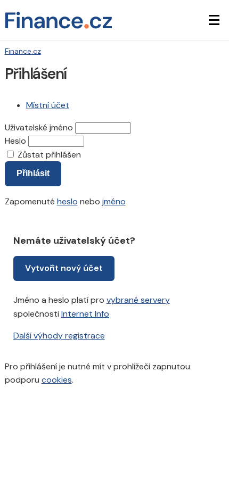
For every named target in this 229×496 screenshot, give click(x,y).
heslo (67, 201)
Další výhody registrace (59, 335)
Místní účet (47, 105)
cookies (57, 379)
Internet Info (85, 313)
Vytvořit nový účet (64, 268)
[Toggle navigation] (214, 20)
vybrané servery (138, 299)
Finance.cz (23, 51)
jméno (114, 201)
